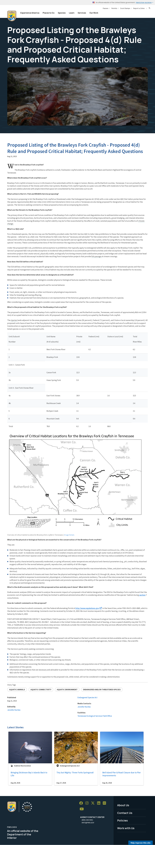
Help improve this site (140, 842)
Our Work (93, 13)
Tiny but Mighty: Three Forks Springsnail (75, 772)
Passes (105, 8)
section (142, 595)
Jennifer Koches (13, 710)
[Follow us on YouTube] (82, 809)
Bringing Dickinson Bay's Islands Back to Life (29, 774)
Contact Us (124, 813)
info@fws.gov (88, 822)
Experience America (29, 13)
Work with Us (125, 828)
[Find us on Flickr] (105, 803)
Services (82, 13)
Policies (122, 820)
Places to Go (48, 13)
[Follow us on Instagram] (87, 803)
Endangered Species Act (87, 697)
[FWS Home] (11, 16)
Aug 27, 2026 (61, 783)
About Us (123, 805)
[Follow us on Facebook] (81, 803)
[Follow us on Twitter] (93, 803)
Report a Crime (139, 8)
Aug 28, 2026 (15, 783)
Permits (114, 8)
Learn (71, 13)
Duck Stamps (125, 8)
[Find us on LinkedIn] (99, 803)
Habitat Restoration (22, 766)
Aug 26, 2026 (107, 783)
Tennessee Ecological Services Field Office (95, 716)
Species (62, 13)
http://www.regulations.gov (87, 608)
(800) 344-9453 (87, 820)
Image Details (69, 535)
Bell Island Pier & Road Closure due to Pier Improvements (121, 774)
